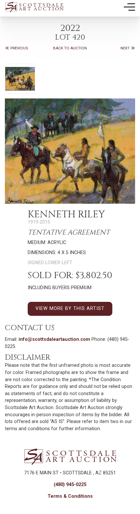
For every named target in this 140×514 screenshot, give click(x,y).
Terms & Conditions (70, 496)
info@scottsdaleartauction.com (54, 339)
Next (125, 48)
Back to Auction (70, 48)
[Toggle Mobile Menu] (129, 7)
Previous (18, 48)
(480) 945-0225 (70, 484)
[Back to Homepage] (34, 7)
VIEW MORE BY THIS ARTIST (70, 308)
